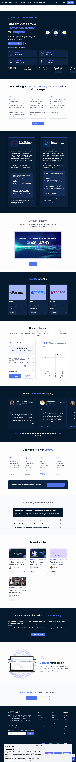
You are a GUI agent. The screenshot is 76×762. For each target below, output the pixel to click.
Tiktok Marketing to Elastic (35, 624)
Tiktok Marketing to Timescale (36, 627)
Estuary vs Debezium (42, 728)
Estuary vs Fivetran (42, 723)
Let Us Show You (44, 698)
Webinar (53, 726)
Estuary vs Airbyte (42, 725)
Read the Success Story (46, 426)
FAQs (39, 736)
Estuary (39, 715)
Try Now (33, 264)
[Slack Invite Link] (56, 2)
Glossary (53, 723)
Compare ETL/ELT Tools (55, 731)
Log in (63, 2)
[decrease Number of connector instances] (25, 370)
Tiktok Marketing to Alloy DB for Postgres (57, 627)
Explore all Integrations (38, 634)
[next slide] (60, 434)
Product (16, 2)
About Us (65, 715)
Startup (64, 730)
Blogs (53, 717)
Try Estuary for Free (38, 123)
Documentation (54, 715)
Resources (41, 2)
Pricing (29, 2)
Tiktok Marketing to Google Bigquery (37, 621)
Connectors (35, 2)
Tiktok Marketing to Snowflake (57, 621)
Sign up (11, 474)
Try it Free (70, 2)
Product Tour (40, 721)
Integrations (16, 8)
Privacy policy (39, 745)
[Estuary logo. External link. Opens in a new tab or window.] (9, 747)
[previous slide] (16, 434)
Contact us (55, 484)
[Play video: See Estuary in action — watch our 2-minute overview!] (38, 247)
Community (54, 736)
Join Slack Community (42, 474)
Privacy (64, 721)
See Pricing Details (28, 376)
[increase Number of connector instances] (33, 370)
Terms (64, 723)
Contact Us (42, 264)
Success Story (45, 72)
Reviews (40, 734)
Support (53, 737)
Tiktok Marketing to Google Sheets (58, 624)
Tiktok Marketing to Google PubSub (17, 627)
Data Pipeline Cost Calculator (42, 731)
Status (64, 728)
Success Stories (55, 734)
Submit (30, 733)
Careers (64, 717)
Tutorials (53, 721)
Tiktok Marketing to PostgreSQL (16, 621)
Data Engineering (55, 725)
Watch (57, 474)
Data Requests (65, 726)
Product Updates (55, 719)
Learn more (27, 474)
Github (53, 728)
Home (10, 8)
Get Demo (27, 43)
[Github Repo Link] (59, 2)
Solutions (23, 2)
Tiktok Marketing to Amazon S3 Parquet (16, 624)
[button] (17, 2)
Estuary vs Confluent (42, 726)
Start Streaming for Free (14, 43)
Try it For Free (15, 376)
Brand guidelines (65, 733)
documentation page (16, 203)
